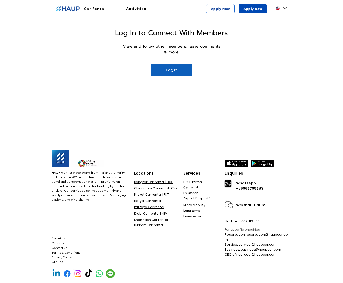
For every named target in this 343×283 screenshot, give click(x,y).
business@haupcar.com (261, 249)
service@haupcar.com (258, 244)
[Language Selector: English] (281, 8)
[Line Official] (110, 273)
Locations (144, 173)
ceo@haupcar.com (260, 254)
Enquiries (234, 173)
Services (191, 173)
